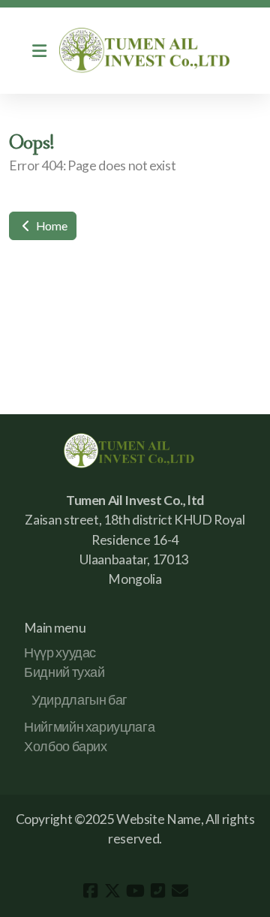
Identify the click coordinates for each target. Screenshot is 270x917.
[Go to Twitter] (112, 890)
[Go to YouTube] (135, 890)
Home (50, 225)
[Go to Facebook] (90, 890)
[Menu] (39, 51)
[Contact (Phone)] (157, 890)
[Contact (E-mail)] (180, 890)
